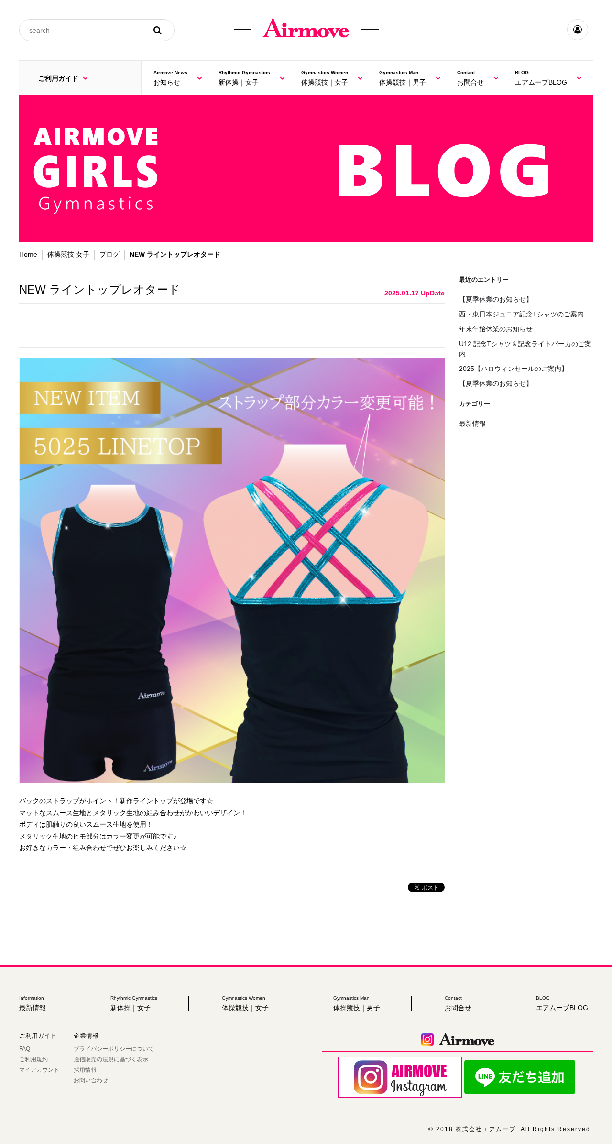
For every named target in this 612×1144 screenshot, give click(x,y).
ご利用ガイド (59, 78)
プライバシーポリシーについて (114, 1049)
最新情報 (472, 423)
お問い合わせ (91, 1080)
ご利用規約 (33, 1059)
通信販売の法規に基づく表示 (111, 1059)
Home (28, 254)
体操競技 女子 (68, 254)
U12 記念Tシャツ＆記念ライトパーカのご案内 (525, 349)
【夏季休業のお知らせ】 (496, 299)
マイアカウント (39, 1070)
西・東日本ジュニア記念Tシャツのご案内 (521, 314)
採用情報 (85, 1070)
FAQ (24, 1049)
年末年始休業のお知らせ (496, 329)
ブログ (109, 254)
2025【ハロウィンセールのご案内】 (513, 368)
